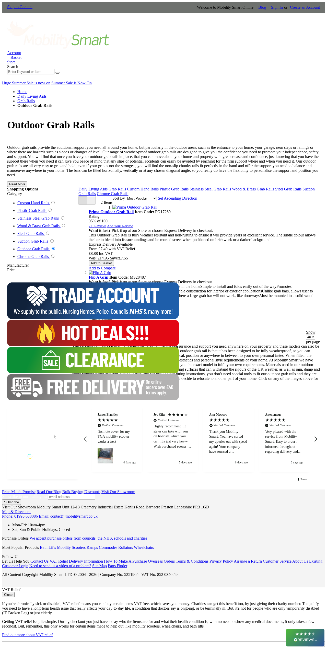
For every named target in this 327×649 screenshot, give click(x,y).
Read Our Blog (49, 491)
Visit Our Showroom (118, 491)
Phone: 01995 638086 (20, 516)
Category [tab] (14, 193)
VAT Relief (59, 561)
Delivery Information (86, 561)
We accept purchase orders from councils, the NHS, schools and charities (88, 538)
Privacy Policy (221, 561)
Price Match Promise (19, 491)
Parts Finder (117, 566)
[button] (102, 268)
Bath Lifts (48, 547)
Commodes (108, 547)
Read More (17, 184)
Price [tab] (11, 270)
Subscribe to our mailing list (24, 496)
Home (22, 91)
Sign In (277, 7)
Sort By (118, 198)
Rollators (125, 547)
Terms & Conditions (192, 561)
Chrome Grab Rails (112, 193)
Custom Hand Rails (143, 189)
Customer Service (277, 561)
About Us (300, 561)
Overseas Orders (161, 561)
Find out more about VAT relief (27, 635)
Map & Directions (16, 511)
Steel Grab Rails (288, 189)
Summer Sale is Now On (71, 83)
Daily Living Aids (31, 96)
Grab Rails (26, 101)
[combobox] (30, 71)
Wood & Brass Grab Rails (253, 189)
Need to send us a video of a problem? (60, 566)
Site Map (99, 566)
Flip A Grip (98, 277)
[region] (200, 439)
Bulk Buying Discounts (81, 491)
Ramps (92, 547)
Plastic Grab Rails (174, 189)
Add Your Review (120, 226)
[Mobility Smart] (58, 48)
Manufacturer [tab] (18, 265)
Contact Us (39, 561)
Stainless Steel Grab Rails (210, 189)
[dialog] (163, 617)
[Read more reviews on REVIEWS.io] (43, 456)
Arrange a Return (248, 561)
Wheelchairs (144, 547)
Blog (262, 7)
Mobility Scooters (71, 547)
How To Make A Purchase (125, 561)
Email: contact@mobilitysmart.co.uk (68, 516)
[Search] (57, 73)
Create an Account (305, 7)
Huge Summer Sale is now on (26, 83)
